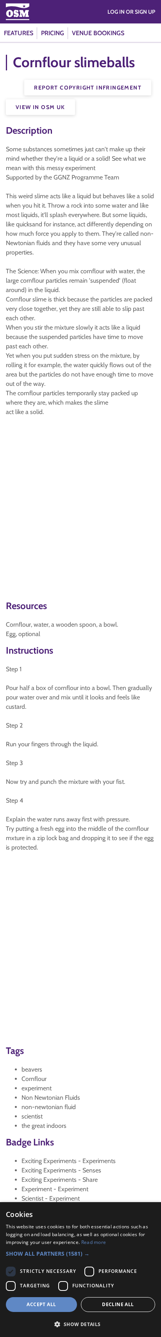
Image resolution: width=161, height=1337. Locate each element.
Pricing (52, 33)
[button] (80, 1253)
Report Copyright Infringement (87, 87)
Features (18, 33)
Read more (93, 1242)
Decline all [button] (118, 1304)
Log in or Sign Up (131, 11)
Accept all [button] (41, 1304)
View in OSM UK (40, 107)
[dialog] (80, 1269)
